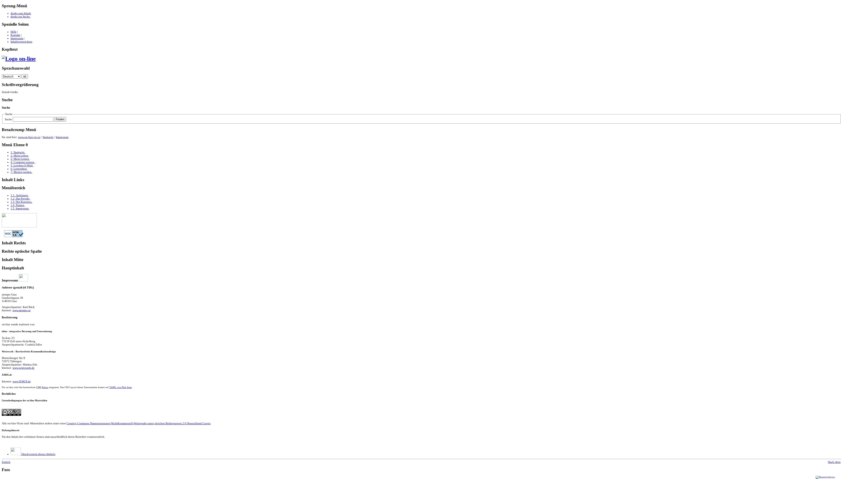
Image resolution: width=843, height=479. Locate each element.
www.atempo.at (22, 310)
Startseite (48, 137)
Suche (8, 119)
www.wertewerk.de (23, 367)
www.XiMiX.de (22, 381)
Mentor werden (21, 172)
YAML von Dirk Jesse (120, 387)
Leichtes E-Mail (22, 165)
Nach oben (834, 462)
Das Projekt (20, 198)
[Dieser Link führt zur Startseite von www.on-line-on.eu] (19, 59)
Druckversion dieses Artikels (38, 454)
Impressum (17, 38)
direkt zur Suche (21, 16)
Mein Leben (20, 155)
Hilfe (13, 31)
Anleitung (20, 195)
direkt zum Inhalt (21, 13)
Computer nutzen (23, 162)
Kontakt (15, 35)
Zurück (6, 462)
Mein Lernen (20, 158)
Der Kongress (21, 201)
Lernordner (19, 168)
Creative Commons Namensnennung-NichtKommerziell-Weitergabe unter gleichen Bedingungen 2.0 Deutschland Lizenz (139, 423)
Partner (18, 205)
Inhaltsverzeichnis (21, 41)
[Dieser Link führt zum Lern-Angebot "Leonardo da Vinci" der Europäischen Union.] (19, 226)
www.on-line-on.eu (29, 137)
